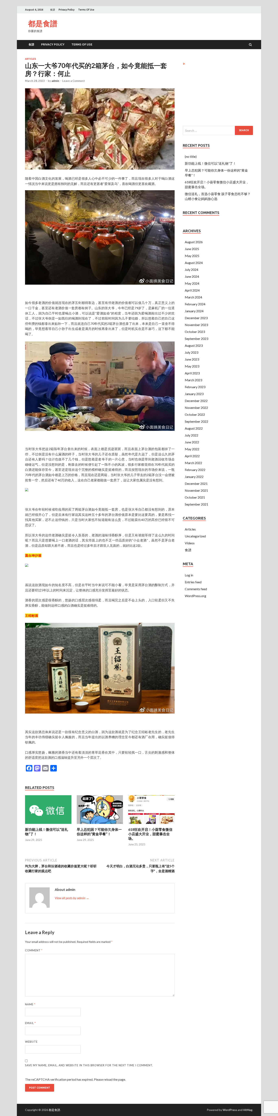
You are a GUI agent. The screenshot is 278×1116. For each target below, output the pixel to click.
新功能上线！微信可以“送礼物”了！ (210, 163)
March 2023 (193, 380)
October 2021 (195, 497)
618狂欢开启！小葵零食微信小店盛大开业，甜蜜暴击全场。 (150, 834)
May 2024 (192, 283)
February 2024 (195, 304)
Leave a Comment (73, 80)
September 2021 (196, 504)
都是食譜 (42, 23)
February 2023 (195, 387)
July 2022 (191, 435)
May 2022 (192, 449)
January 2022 (194, 477)
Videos (190, 543)
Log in (189, 575)
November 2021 (196, 490)
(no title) (191, 156)
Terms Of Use (86, 9)
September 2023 (196, 338)
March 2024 (193, 297)
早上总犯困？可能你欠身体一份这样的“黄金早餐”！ (99, 831)
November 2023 (196, 325)
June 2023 (192, 359)
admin (55, 80)
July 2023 (191, 352)
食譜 (52, 9)
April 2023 (192, 373)
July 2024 (191, 269)
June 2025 (192, 249)
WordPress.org (195, 596)
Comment (34, 950)
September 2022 (196, 421)
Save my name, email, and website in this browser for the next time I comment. (89, 1065)
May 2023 (192, 366)
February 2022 (195, 470)
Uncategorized (195, 536)
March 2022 (193, 463)
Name (30, 1004)
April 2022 (192, 456)
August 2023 (194, 345)
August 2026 (194, 242)
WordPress (230, 1110)
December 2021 (196, 483)
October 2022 (195, 414)
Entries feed (193, 582)
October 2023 (195, 332)
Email (30, 1023)
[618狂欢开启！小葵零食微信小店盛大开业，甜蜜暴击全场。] (151, 825)
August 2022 (194, 428)
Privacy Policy (66, 9)
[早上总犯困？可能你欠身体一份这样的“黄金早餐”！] (100, 825)
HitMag (247, 1110)
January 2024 (194, 311)
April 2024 (192, 290)
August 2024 (194, 263)
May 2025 (192, 256)
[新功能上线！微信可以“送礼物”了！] (48, 825)
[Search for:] (218, 130)
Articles (30, 59)
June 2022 (192, 442)
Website (31, 1041)
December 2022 (196, 401)
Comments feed (196, 589)
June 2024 (192, 276)
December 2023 (196, 318)
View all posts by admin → (72, 898)
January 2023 (194, 394)
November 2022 (196, 407)
